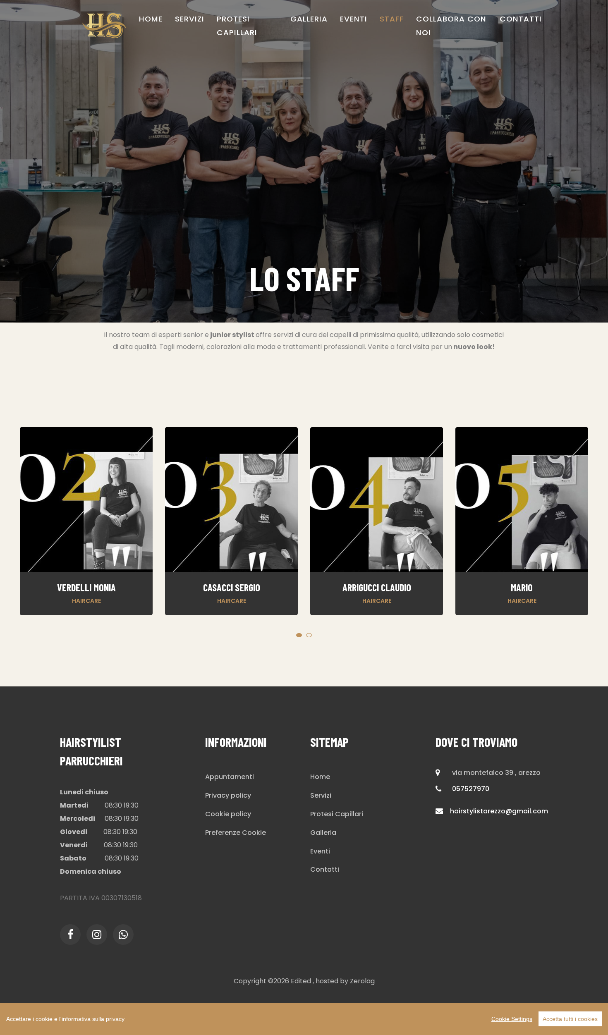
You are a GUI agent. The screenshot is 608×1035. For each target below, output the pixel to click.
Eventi (353, 19)
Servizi (189, 19)
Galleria (309, 19)
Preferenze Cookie (235, 832)
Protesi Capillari (237, 26)
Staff (392, 19)
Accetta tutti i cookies (570, 1019)
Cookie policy (228, 814)
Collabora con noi (451, 26)
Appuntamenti (229, 777)
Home (151, 19)
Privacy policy (228, 795)
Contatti (521, 19)
